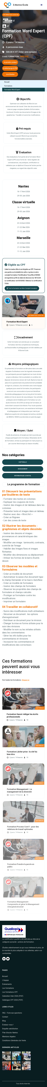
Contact (5, 1017)
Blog (4, 1021)
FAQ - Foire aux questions (12, 1013)
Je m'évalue (10, 74)
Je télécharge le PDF (10, 68)
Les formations (8, 988)
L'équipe (5, 980)
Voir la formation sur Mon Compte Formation (22, 288)
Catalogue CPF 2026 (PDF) (12, 1000)
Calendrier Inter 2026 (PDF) (12, 996)
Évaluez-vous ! (8, 1025)
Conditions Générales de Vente (14, 1040)
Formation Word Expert (12, 89)
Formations (8, 86)
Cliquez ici (25, 680)
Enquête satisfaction (10, 1029)
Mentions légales (9, 1037)
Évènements (7, 984)
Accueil (6, 82)
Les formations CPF (10, 992)
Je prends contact (10, 62)
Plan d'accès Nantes (10, 1033)
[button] (41, 5)
